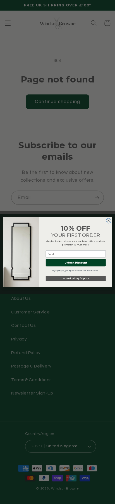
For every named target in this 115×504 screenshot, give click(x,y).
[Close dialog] (108, 220)
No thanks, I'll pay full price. (76, 278)
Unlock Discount (75, 262)
